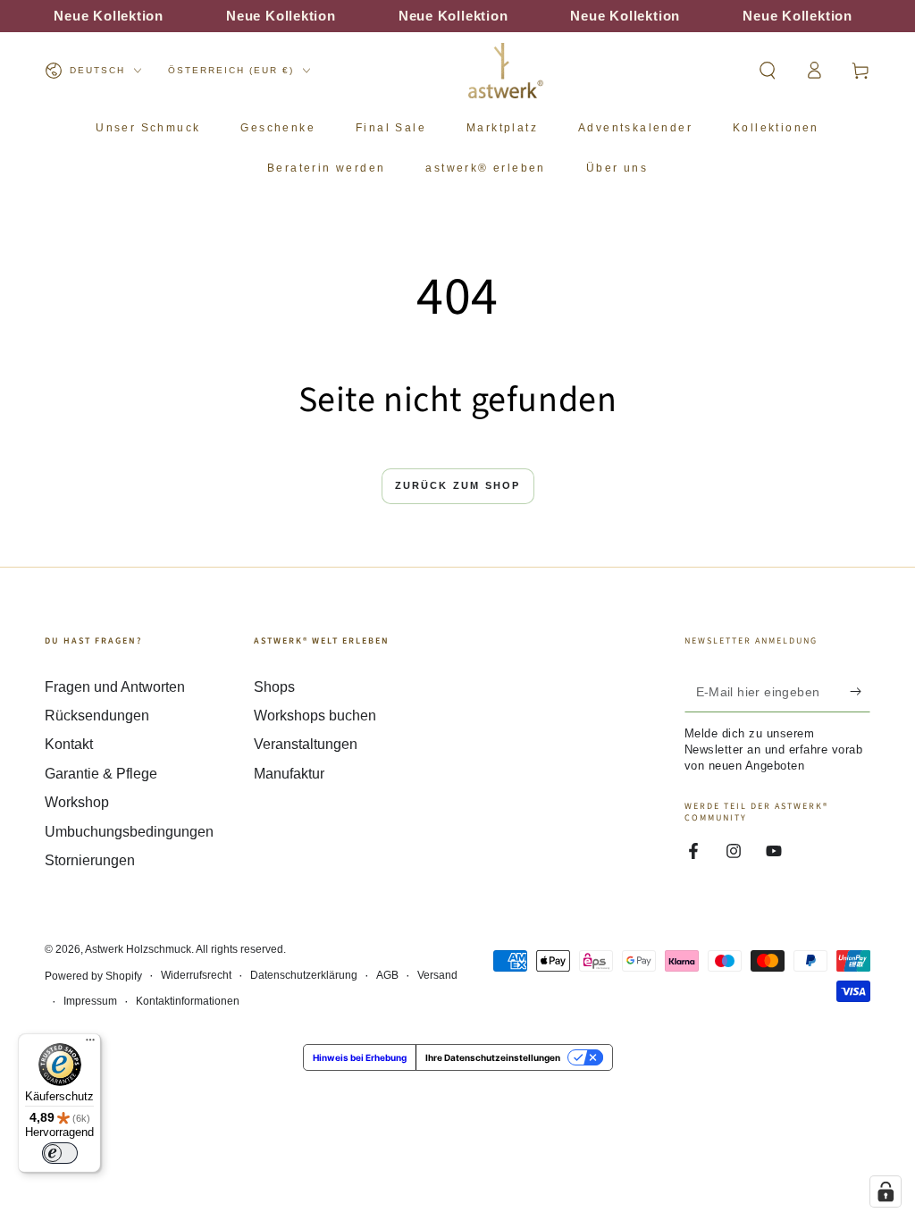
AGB (387, 975)
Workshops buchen (315, 715)
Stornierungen (90, 860)
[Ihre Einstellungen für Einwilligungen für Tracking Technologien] (885, 1191)
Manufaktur (289, 773)
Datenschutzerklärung (303, 975)
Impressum (90, 1001)
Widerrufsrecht (196, 975)
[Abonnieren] (860, 692)
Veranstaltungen (305, 744)
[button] (767, 70)
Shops (274, 687)
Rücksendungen (97, 715)
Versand (437, 975)
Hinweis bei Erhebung (360, 1057)
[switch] (60, 1153)
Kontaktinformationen (187, 1001)
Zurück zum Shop (458, 485)
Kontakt (69, 744)
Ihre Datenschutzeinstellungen (492, 1057)
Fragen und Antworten (115, 687)
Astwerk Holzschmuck (138, 949)
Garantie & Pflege (101, 773)
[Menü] (90, 1044)
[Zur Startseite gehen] (505, 70)
